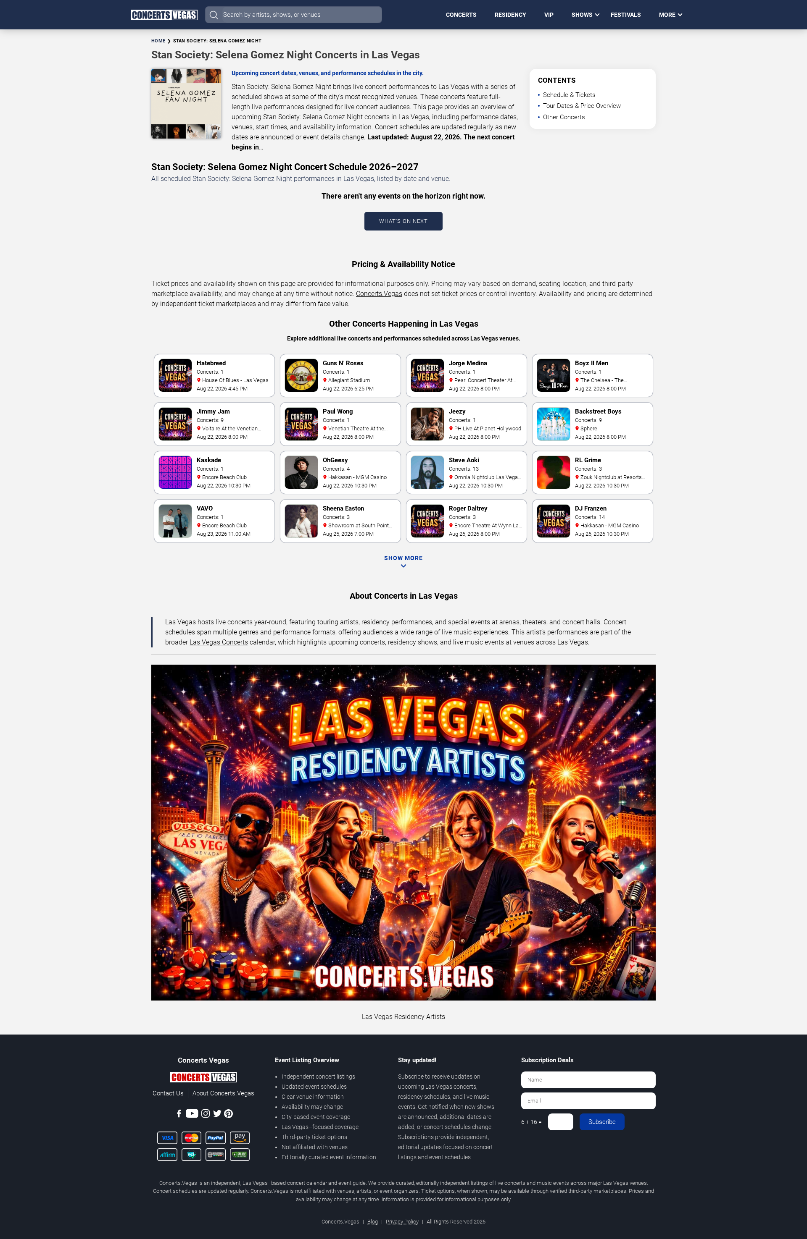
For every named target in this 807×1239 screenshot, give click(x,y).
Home (158, 41)
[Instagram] (205, 1114)
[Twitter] (217, 1114)
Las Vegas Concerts (219, 642)
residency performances (396, 622)
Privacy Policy (402, 1221)
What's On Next (403, 221)
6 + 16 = (531, 1122)
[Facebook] (179, 1114)
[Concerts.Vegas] (203, 1078)
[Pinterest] (228, 1115)
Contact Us (168, 1093)
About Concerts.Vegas (223, 1093)
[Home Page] (164, 14)
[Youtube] (192, 1115)
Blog (372, 1221)
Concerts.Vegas (379, 294)
